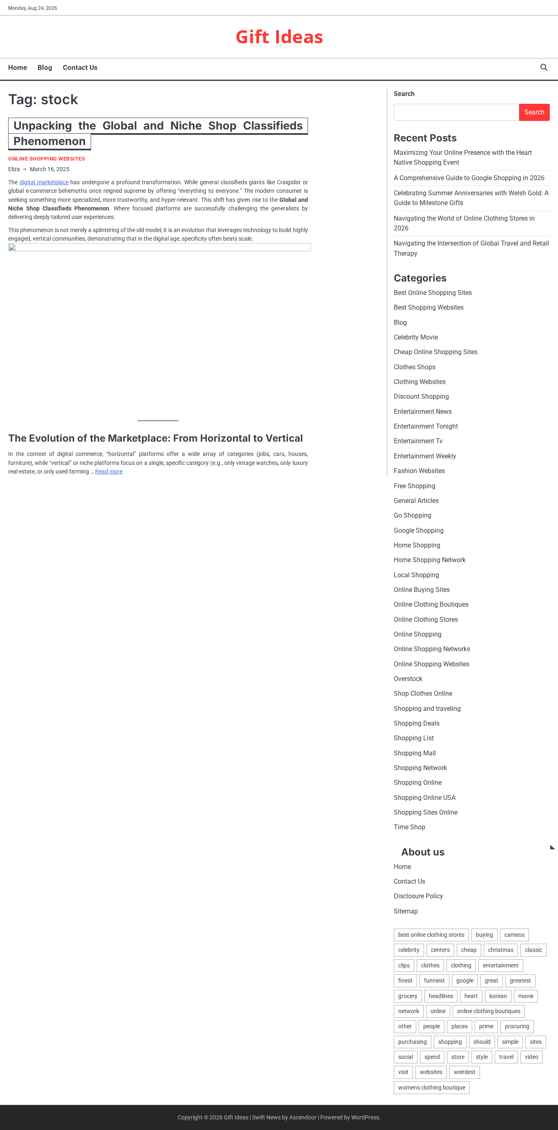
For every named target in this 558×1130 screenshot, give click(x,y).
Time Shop (409, 827)
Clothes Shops (414, 367)
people (431, 1026)
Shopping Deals (417, 723)
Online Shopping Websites (46, 158)
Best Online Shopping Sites (433, 293)
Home (17, 67)
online (438, 1011)
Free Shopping (414, 486)
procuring (517, 1026)
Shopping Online (418, 782)
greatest (520, 980)
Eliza (14, 169)
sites (536, 1041)
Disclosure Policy (418, 896)
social (405, 1057)
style (482, 1057)
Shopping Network (420, 768)
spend (432, 1057)
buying (484, 934)
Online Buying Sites (422, 590)
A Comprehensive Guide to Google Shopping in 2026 (469, 178)
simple (510, 1041)
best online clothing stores (431, 934)
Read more (109, 471)
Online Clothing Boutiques (431, 604)
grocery (407, 996)
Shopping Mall (415, 753)
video (531, 1057)
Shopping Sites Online (426, 812)
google (464, 980)
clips (404, 965)
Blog (45, 67)
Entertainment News (423, 411)
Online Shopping (418, 634)
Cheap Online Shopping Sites (436, 352)
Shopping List (414, 738)
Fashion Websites (419, 471)
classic (533, 950)
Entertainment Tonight (426, 426)
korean (498, 996)
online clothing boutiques (488, 1011)
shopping (450, 1041)
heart (471, 996)
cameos (514, 934)
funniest (434, 980)
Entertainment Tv (418, 441)
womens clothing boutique (431, 1087)
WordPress (365, 1117)
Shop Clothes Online (423, 693)
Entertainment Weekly (425, 456)
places (459, 1026)
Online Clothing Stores (426, 619)
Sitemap (406, 911)
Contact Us (80, 67)
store (457, 1057)
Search (404, 94)
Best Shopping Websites (429, 307)
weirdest (464, 1072)
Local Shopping (416, 575)
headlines (441, 996)
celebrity (409, 950)
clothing (461, 965)
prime (486, 1026)
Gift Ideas (279, 36)
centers (440, 950)
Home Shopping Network (430, 560)
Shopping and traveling (427, 708)
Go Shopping (412, 515)
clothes (430, 965)
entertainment (501, 965)
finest (405, 980)
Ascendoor (303, 1117)
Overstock (408, 679)
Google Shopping (419, 530)
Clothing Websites (420, 382)
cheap (469, 950)
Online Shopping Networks (432, 649)
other (405, 1026)
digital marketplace (44, 182)
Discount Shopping (421, 396)
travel (506, 1057)
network (408, 1011)
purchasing (412, 1041)
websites (431, 1072)
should (482, 1041)
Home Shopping (417, 545)
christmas (500, 950)
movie (525, 996)
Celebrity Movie (416, 337)
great (491, 980)
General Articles (416, 501)
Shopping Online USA (424, 798)
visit (403, 1072)
